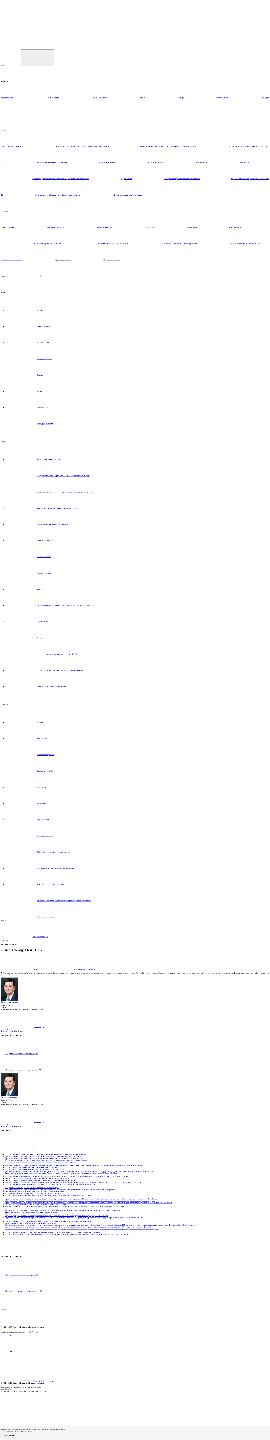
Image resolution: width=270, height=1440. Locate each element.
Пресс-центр (5, 211)
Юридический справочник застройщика (21, 1054)
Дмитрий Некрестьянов (9, 1002)
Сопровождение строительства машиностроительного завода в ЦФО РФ (31, 1167)
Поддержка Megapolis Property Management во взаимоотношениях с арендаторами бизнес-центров (40, 1180)
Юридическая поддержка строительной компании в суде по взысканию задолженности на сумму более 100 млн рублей (48, 1221)
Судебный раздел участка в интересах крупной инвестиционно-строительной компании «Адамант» (41, 1162)
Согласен (9, 1435)
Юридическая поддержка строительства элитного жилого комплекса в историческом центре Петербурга (42, 1214)
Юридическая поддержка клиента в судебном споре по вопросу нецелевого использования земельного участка (45, 1158)
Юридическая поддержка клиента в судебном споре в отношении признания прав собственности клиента (43, 1156)
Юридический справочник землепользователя (23, 1070)
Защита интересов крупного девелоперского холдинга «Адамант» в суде (31, 1212)
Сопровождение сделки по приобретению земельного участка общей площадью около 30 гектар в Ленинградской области (49, 1195)
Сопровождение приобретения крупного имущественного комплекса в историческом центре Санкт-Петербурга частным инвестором (53, 1232)
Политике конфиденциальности (25, 1431)
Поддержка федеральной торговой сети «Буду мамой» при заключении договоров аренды (37, 1178)
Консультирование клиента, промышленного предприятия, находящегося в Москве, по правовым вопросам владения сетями (50, 1184)
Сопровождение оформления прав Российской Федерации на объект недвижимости (35, 1204)
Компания (4, 81)
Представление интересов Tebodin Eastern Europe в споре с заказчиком (30, 1223)
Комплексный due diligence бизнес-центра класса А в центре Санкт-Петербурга (33, 1193)
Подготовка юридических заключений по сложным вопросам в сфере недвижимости (36, 1191)
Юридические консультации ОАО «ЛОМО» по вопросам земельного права (32, 1188)
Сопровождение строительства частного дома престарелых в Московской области (34, 1169)
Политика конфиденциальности (44, 1381)
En (41, 276)
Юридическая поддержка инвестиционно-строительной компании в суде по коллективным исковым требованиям (46, 1160)
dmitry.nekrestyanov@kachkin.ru (12, 1031)
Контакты (4, 920)
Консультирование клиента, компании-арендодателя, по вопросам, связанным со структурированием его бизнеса (46, 1154)
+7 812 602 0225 (6, 1029)
